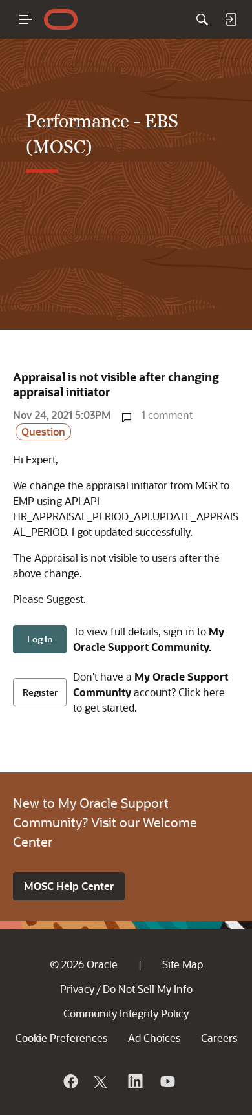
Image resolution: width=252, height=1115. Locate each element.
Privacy (77, 988)
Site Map (182, 964)
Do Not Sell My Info (148, 988)
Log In (40, 639)
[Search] (202, 19)
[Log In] (230, 19)
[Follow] (102, 1081)
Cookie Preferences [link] (61, 1038)
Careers (219, 1038)
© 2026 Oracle (84, 964)
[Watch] (166, 1081)
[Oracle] (69, 1081)
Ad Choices (154, 1038)
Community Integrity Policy (126, 1013)
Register (40, 692)
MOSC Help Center (69, 886)
